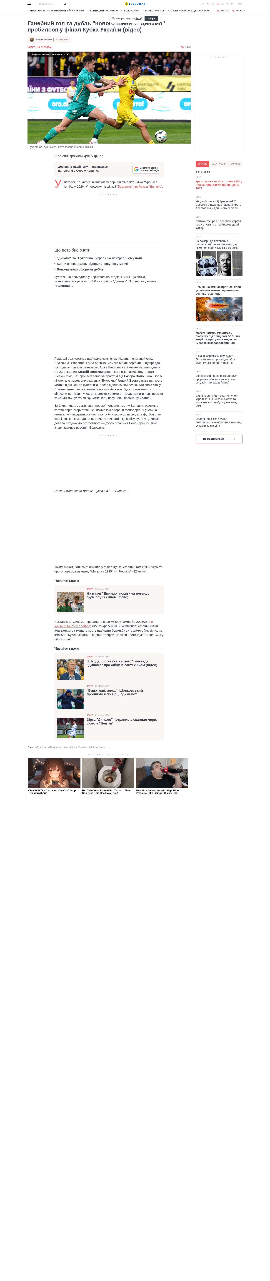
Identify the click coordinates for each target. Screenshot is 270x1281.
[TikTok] (231, 3)
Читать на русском (40, 47)
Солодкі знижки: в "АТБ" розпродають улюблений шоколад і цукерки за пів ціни (219, 422)
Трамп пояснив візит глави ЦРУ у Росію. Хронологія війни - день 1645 (219, 185)
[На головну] (135, 3)
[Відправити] (65, 3)
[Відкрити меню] (29, 3)
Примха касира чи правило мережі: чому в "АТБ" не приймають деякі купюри (219, 224)
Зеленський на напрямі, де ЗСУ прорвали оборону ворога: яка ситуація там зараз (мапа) (216, 379)
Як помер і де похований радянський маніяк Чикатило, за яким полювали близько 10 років (217, 244)
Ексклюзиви (131, 10)
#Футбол (40, 747)
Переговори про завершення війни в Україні (57, 10)
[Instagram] (227, 3)
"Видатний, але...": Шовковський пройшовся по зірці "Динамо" (115, 692)
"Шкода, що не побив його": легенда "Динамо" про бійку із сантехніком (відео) (122, 663)
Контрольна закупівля (104, 10)
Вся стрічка (203, 171)
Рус (240, 4)
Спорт (90, 589)
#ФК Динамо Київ (58, 747)
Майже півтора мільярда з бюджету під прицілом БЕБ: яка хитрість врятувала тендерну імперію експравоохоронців (218, 337)
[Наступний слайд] (244, 11)
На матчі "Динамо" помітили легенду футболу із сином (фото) (118, 595)
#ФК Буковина (97, 747)
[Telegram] (213, 3)
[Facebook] (203, 3)
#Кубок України (78, 747)
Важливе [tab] (235, 164)
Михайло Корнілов (44, 40)
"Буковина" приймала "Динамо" (139, 186)
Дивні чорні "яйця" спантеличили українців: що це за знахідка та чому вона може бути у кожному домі (217, 400)
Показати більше (213, 439)
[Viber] (208, 4)
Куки (138, 18)
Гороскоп (242, 10)
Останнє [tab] (202, 164)
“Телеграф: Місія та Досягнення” (190, 10)
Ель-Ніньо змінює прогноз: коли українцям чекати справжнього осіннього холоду (218, 290)
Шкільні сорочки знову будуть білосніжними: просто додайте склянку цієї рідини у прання (215, 359)
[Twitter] (222, 4)
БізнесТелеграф (154, 10)
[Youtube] (218, 3)
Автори (225, 10)
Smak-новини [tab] (219, 164)
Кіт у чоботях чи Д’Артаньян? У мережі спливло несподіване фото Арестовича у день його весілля (218, 205)
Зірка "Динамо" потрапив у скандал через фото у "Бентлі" (122, 721)
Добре (151, 18)
